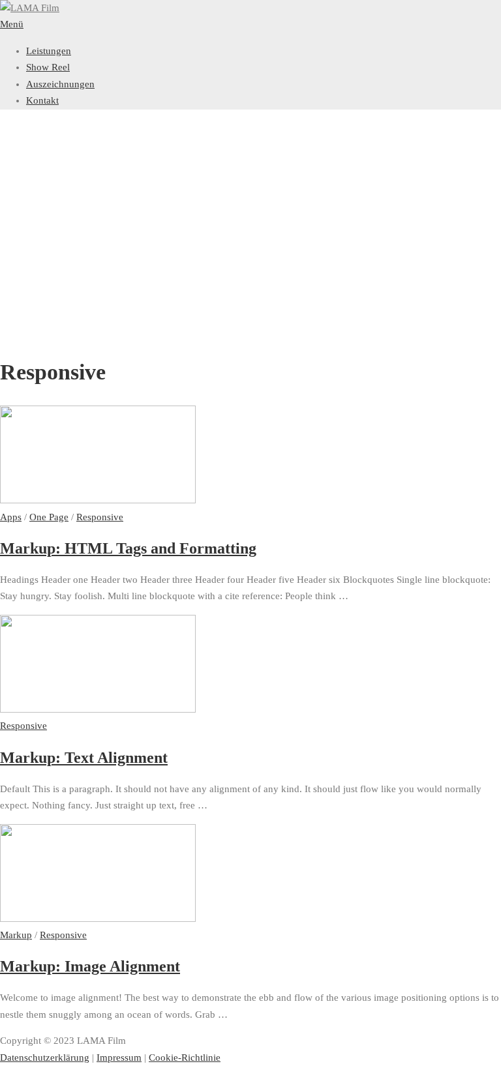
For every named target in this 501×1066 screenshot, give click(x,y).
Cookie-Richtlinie (184, 1057)
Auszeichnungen (60, 84)
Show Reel (48, 67)
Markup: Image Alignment (90, 966)
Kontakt (42, 100)
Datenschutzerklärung (44, 1057)
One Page (48, 517)
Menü (11, 24)
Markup (16, 935)
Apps (11, 517)
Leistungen (48, 51)
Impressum (119, 1057)
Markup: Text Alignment (84, 757)
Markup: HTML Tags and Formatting (128, 548)
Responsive (99, 517)
